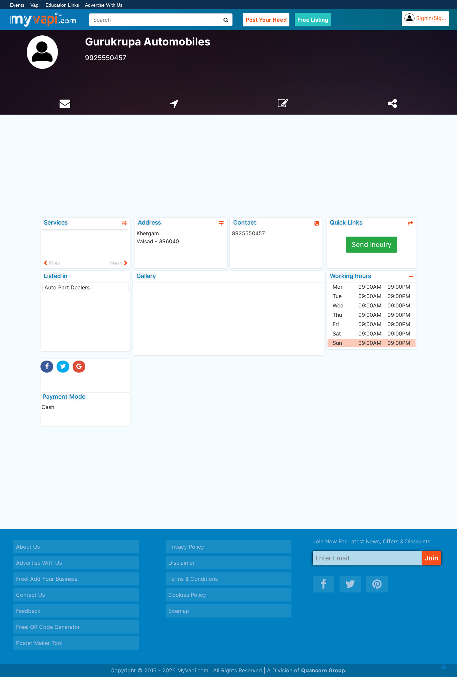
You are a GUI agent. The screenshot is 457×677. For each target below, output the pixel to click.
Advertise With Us (103, 5)
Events (17, 5)
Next (117, 263)
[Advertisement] (228, 165)
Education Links (62, 5)
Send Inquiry (371, 245)
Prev (53, 263)
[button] (443, 667)
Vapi (34, 5)
